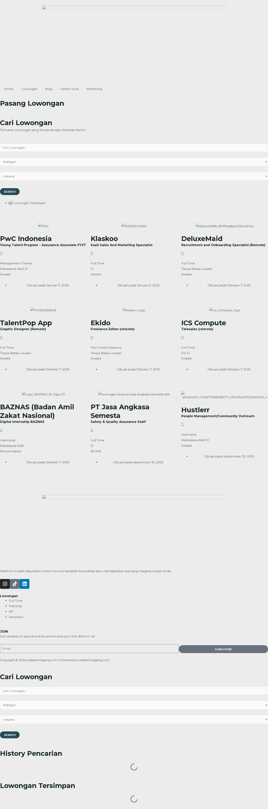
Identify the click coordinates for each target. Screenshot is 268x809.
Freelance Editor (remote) (113, 329)
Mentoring (94, 89)
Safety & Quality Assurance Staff (118, 422)
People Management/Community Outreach (217, 416)
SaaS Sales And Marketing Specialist (121, 245)
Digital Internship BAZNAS (22, 422)
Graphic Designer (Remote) (23, 329)
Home (9, 89)
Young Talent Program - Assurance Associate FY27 (43, 245)
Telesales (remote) (197, 329)
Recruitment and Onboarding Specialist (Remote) (223, 245)
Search (10, 191)
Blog (48, 89)
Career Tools (69, 89)
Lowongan (29, 89)
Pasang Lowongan (32, 103)
